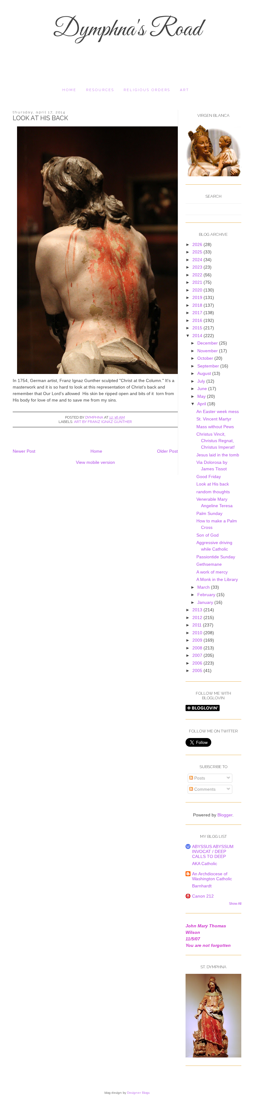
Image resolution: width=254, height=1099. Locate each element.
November (208, 350)
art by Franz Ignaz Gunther (103, 422)
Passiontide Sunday (215, 556)
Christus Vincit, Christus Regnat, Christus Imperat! (215, 441)
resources (100, 90)
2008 (198, 647)
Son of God (207, 535)
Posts (199, 778)
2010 (198, 632)
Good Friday (208, 476)
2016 (198, 320)
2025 (198, 251)
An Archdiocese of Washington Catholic (212, 876)
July (201, 381)
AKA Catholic (204, 863)
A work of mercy (212, 571)
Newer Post (24, 451)
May (202, 396)
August (204, 373)
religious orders (147, 90)
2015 (198, 327)
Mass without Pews (215, 426)
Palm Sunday (209, 513)
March (204, 587)
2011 (197, 624)
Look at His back (212, 483)
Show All (235, 903)
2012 (198, 617)
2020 (198, 290)
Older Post (167, 451)
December (208, 343)
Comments (204, 789)
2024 (198, 259)
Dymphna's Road (127, 29)
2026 (198, 244)
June (202, 388)
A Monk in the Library (217, 579)
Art (184, 90)
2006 (198, 663)
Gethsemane (209, 564)
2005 (198, 670)
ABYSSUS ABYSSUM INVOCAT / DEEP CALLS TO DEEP (213, 851)
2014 (198, 335)
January (205, 602)
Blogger (224, 814)
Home (69, 90)
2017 (198, 312)
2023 (198, 267)
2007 (198, 655)
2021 (198, 282)
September (208, 365)
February (207, 594)
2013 (198, 609)
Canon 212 (203, 896)
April (202, 403)
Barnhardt (202, 885)
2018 (198, 305)
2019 (198, 297)
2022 (198, 274)
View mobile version (95, 462)
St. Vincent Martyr (213, 418)
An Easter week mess (217, 411)
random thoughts (213, 491)
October (205, 358)
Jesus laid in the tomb (217, 454)
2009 (198, 640)
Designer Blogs (138, 1092)
